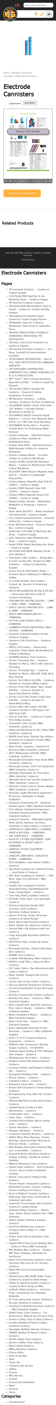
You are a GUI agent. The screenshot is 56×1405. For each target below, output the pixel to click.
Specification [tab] (15, 103)
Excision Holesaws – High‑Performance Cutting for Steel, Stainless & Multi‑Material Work (30, 438)
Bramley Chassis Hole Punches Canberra (31, 994)
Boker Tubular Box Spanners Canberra (30, 925)
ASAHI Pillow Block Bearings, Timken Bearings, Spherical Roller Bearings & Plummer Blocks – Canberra (29, 1140)
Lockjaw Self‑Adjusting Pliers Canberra (30, 958)
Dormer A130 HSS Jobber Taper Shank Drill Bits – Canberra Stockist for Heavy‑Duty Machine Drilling (30, 690)
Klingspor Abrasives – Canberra (26, 1130)
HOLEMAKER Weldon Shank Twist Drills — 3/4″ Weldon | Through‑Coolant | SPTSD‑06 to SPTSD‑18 (31, 408)
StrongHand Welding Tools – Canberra (30, 1074)
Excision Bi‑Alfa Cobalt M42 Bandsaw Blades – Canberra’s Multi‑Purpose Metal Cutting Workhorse (31, 465)
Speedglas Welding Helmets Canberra (29, 1329)
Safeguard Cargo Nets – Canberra (27, 1084)
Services (13, 1388)
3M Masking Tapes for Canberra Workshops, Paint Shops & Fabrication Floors (30, 326)
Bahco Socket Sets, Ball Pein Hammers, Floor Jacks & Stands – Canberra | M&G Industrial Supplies (31, 1008)
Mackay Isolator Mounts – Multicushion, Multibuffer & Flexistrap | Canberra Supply (30, 504)
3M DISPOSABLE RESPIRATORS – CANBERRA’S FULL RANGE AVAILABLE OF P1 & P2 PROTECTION (31, 372)
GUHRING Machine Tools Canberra (27, 657)
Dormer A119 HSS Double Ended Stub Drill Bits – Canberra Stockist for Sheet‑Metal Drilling (30, 700)
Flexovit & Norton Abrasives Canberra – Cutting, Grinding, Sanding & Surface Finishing (30, 1157)
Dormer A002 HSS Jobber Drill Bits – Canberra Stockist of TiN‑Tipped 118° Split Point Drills (29, 710)
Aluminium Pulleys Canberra (24, 912)
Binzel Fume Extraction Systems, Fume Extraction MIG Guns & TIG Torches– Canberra (30, 1263)
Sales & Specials (18, 1355)
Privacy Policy (16, 1352)
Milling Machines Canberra (23, 1349)
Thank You (14, 1362)
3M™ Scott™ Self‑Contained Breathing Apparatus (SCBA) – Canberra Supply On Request (31, 382)
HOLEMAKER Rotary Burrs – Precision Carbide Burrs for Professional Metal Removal (29, 428)
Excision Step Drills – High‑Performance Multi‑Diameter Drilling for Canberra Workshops (30, 448)
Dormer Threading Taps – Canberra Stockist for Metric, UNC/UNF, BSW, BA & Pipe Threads (31, 673)
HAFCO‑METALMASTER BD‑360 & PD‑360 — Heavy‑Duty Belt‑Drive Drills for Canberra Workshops (31, 594)
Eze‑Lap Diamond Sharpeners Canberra (30, 984)
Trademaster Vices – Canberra (25, 1114)
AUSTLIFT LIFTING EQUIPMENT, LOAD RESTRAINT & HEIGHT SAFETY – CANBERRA (30, 842)
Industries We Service (21, 1365)
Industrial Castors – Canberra (25, 1081)
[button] (48, 14)
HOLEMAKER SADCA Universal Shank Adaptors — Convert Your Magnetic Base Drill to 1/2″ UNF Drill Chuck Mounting (31, 418)
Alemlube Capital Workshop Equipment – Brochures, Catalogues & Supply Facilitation (31, 796)
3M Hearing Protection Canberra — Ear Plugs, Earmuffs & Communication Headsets (30, 352)
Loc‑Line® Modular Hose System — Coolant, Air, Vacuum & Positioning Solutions (28, 584)
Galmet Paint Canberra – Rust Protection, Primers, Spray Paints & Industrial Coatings (31, 1170)
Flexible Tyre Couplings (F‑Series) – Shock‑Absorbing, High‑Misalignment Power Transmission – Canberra (28, 889)
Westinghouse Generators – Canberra (29, 1057)
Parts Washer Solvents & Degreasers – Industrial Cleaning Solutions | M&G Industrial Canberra (30, 812)
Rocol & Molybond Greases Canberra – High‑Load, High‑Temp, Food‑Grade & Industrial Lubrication (30, 1196)
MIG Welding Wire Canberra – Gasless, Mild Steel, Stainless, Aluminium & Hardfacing (30, 1253)
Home (7, 72)
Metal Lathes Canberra (21, 1345)
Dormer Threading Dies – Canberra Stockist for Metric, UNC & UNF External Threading (30, 663)
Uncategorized (16, 1402)
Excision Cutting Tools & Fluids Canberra (31, 1319)
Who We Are (16, 1375)
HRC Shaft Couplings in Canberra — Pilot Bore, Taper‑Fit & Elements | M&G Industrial (31, 879)
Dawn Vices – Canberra (22, 1117)
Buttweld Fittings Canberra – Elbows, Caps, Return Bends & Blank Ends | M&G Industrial (31, 1213)
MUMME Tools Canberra (21, 955)
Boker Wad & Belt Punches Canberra (29, 922)
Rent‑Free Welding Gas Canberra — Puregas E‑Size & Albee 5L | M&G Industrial (28, 1230)
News (12, 1385)
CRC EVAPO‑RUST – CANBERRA (26, 835)
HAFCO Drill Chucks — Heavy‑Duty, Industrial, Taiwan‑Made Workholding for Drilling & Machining (31, 650)
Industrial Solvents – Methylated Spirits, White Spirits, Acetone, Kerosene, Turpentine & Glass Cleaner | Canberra (31, 822)
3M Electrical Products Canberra (26, 302)
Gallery (12, 1369)
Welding (16, 72)
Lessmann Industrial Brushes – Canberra (31, 1133)
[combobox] (38, 5)
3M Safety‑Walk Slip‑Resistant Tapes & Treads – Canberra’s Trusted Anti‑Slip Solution (30, 309)
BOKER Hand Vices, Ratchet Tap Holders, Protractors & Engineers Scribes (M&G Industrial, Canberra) (31, 740)
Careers (13, 1372)
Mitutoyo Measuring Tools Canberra (28, 1163)
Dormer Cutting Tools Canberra (26, 1342)
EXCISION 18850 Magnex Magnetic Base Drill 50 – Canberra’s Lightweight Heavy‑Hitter (31, 475)
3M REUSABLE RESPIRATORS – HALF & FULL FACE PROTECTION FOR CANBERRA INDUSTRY (31, 362)
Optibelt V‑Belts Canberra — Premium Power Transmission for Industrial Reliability (29, 1293)
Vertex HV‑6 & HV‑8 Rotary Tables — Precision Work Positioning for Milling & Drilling (30, 574)
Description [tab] (30, 103)
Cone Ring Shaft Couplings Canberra (29, 895)
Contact (13, 1379)
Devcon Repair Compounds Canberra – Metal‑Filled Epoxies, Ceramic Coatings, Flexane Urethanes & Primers (30, 1187)
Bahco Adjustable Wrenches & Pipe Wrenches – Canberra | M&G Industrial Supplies (30, 1031)
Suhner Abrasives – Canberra (25, 1127)
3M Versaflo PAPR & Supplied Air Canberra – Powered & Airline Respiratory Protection (27, 392)
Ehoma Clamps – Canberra (23, 1077)
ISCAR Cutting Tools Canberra (25, 1339)
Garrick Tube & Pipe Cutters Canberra (29, 981)
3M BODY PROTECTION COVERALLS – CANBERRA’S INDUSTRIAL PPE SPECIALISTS (29, 336)
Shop (11, 1359)
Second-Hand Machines (21, 1382)
